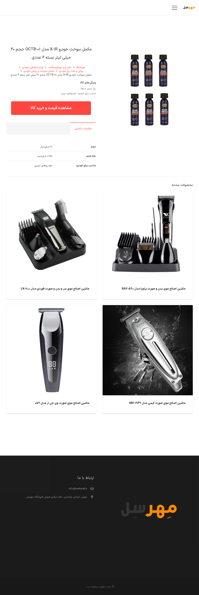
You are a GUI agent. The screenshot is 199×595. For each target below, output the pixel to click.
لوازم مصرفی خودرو (33, 67)
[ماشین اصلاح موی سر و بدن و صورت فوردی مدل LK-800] (51, 194)
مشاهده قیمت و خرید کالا (51, 108)
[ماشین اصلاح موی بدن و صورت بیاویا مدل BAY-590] (148, 194)
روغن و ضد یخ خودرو (71, 71)
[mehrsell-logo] (189, 7)
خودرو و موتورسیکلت (59, 67)
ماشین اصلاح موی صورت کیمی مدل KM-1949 (157, 403)
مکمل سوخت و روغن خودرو (39, 71)
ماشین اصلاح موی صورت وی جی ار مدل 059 (62, 403)
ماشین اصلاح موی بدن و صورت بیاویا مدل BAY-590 (153, 289)
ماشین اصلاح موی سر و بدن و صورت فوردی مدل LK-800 (55, 289)
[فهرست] (174, 8)
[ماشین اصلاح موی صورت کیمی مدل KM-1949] (148, 308)
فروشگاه (80, 67)
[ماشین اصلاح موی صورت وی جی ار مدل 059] (51, 308)
